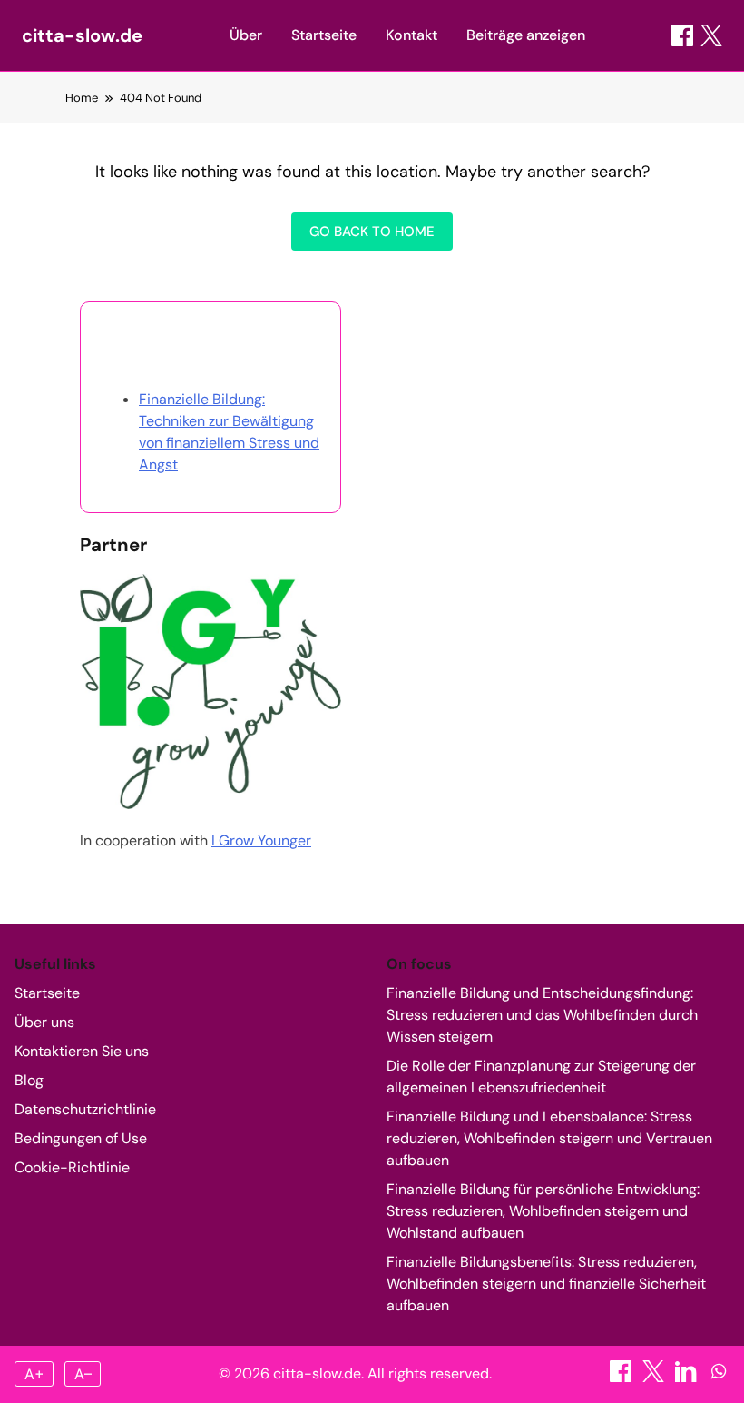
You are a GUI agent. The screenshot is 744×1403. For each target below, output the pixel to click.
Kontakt (411, 34)
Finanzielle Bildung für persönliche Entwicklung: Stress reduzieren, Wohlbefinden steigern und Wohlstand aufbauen (543, 1211)
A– (83, 1374)
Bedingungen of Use (81, 1138)
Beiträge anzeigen (525, 34)
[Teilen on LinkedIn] (687, 1377)
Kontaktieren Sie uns (82, 1051)
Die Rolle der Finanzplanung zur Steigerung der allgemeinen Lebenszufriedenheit (541, 1076)
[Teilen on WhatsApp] (718, 1377)
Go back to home (372, 231)
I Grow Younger (261, 840)
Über (246, 34)
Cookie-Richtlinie (72, 1167)
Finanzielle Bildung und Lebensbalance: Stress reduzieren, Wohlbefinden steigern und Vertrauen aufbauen (549, 1138)
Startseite (324, 34)
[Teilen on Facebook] (682, 35)
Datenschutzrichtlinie (85, 1109)
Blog (29, 1080)
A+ (34, 1374)
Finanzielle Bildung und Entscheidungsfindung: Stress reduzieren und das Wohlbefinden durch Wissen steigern (542, 1014)
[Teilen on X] (655, 1377)
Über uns (44, 1022)
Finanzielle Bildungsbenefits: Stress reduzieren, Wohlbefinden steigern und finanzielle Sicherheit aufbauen (546, 1283)
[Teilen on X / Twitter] (711, 35)
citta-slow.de (82, 35)
